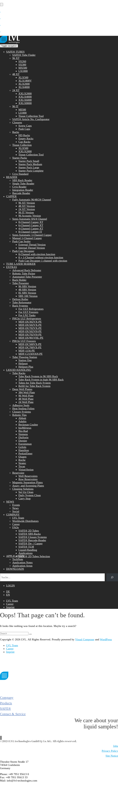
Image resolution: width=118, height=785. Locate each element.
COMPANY (13, 514)
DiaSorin (23, 437)
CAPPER (11, 196)
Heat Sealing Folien (23, 408)
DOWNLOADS (15, 568)
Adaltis (22, 421)
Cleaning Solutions (22, 488)
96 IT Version (26, 212)
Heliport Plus (25, 366)
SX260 (22, 61)
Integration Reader (22, 189)
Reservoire (18, 472)
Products (6, 703)
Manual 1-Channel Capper (27, 238)
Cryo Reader (19, 186)
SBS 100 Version (27, 296)
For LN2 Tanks (26, 315)
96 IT (15, 106)
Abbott (22, 418)
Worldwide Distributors (25, 521)
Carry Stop (24, 498)
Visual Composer (84, 639)
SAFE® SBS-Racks (29, 533)
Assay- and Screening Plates (28, 485)
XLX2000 (24, 83)
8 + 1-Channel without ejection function (40, 257)
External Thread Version (32, 244)
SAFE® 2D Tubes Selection (34, 556)
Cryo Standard (20, 173)
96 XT (16, 58)
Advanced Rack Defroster (26, 270)
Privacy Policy (110, 750)
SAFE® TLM (26, 546)
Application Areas (22, 565)
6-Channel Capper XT (30, 225)
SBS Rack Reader (22, 180)
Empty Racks (25, 138)
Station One (25, 360)
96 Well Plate (25, 395)
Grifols (22, 447)
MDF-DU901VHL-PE (30, 337)
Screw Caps (25, 125)
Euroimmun (25, 443)
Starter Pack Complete (30, 170)
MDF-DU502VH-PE (30, 331)
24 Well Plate (25, 402)
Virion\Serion (25, 469)
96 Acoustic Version (29, 215)
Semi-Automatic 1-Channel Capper (32, 234)
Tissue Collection (22, 144)
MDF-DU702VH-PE (30, 334)
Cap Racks (24, 141)
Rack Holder (19, 279)
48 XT (16, 74)
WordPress (106, 639)
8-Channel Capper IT (30, 231)
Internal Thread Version (31, 247)
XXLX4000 (25, 96)
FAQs (15, 527)
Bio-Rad (23, 431)
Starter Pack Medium (30, 164)
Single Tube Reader (23, 183)
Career (16, 524)
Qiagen (22, 456)
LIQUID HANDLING (18, 369)
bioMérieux (24, 427)
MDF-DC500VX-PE (29, 344)
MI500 (22, 109)
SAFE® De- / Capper (30, 543)
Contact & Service (13, 714)
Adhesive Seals (20, 405)
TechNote (17, 559)
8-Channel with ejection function (36, 254)
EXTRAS (11, 267)
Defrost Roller (20, 299)
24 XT (16, 90)
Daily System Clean (29, 495)
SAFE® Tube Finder (23, 54)
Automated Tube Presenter (27, 276)
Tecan (21, 466)
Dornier (22, 440)
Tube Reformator (21, 302)
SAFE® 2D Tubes (28, 530)
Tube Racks (18, 373)
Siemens (23, 434)
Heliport (23, 363)
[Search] (112, 577)
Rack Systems (20, 305)
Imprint (10, 607)
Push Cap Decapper (23, 251)
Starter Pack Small (28, 161)
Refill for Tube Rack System (34, 386)
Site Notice (112, 755)
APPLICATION (15, 556)
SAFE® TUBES (15, 51)
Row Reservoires (27, 479)
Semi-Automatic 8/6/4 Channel (29, 218)
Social (15, 511)
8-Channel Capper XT (30, 222)
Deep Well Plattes (22, 389)
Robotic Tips (19, 414)
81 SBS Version (27, 292)
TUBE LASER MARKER (20, 263)
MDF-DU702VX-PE (30, 328)
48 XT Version (26, 206)
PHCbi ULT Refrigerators (26, 318)
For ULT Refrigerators (30, 308)
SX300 (22, 64)
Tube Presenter (20, 283)
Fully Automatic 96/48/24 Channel (31, 199)
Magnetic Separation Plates (27, 482)
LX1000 (23, 71)
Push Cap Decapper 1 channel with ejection (42, 260)
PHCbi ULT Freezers (24, 341)
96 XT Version (26, 202)
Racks (15, 132)
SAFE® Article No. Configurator (30, 119)
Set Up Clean (25, 492)
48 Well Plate (25, 398)
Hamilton (23, 450)
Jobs (115, 746)
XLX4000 (24, 87)
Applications (25, 553)
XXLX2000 (25, 93)
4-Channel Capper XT (30, 228)
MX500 (22, 67)
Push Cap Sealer (21, 241)
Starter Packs (19, 157)
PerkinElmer (25, 453)
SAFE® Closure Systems (32, 537)
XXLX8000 (25, 103)
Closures (17, 122)
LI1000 (22, 112)
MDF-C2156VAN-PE (30, 353)
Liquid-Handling (27, 549)
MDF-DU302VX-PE (30, 321)
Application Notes (22, 562)
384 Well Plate (26, 392)
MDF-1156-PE (26, 350)
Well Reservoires (27, 476)
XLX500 (23, 77)
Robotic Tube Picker (23, 273)
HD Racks (24, 135)
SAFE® (5, 708)
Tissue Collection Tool (31, 116)
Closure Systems (21, 411)
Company (6, 697)
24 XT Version (26, 209)
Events (16, 504)
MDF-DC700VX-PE (29, 347)
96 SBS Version (27, 286)
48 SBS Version (27, 289)
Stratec (22, 463)
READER (11, 177)
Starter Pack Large (28, 167)
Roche (22, 459)
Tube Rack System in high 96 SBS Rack (41, 379)
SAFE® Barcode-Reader (32, 540)
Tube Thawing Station (24, 357)
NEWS (10, 501)
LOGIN (10, 585)
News (15, 508)
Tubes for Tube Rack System (34, 382)
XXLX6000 (25, 99)
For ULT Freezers (28, 312)
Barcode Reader (21, 193)
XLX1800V (25, 80)
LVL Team (18, 517)
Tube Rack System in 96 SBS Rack (38, 376)
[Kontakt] (0, 11)
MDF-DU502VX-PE (30, 324)
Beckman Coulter (28, 424)
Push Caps (24, 128)
